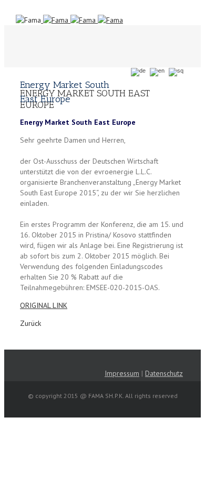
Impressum (122, 373)
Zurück (30, 323)
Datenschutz (164, 373)
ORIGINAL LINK (43, 305)
